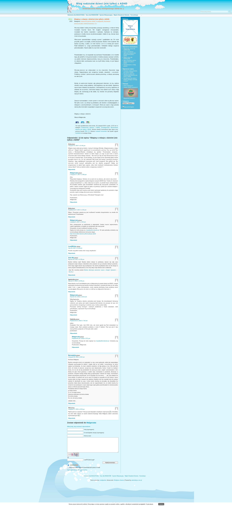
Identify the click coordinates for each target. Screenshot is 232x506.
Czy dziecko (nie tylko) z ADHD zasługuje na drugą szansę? (130, 80)
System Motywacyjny (106, 15)
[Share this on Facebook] (77, 122)
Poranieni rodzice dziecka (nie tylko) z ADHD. (130, 62)
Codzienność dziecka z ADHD (87, 21)
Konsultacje (134, 15)
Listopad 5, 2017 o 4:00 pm (78, 222)
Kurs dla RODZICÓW (92, 15)
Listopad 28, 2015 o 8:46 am (76, 357)
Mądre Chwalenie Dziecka (121, 15)
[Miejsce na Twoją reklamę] (130, 35)
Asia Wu (71, 258)
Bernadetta (72, 355)
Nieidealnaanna (127, 64)
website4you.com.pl (136, 480)
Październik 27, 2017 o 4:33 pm (77, 210)
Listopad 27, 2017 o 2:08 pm (78, 174)
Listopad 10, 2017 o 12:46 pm (76, 145)
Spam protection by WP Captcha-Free (77, 470)
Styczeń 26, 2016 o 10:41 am (78, 296)
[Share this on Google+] (88, 122)
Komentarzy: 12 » (92, 23)
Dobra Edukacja (128, 85)
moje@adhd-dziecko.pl (92, 230)
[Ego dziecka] (130, 44)
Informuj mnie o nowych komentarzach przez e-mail (84, 467)
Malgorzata (74, 173)
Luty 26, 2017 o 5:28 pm (75, 248)
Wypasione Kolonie (129, 98)
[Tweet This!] (82, 122)
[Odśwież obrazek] (68, 458)
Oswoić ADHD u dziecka (130, 87)
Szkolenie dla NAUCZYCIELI (76, 15)
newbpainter (103, 480)
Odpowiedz (71, 169)
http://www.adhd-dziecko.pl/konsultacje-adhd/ (83, 233)
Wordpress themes (119, 480)
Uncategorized (99, 21)
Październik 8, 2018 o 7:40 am (79, 320)
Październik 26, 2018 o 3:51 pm (81, 338)
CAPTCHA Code (89, 460)
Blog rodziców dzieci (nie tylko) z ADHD (101, 3)
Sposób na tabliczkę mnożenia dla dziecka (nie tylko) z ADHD (130, 53)
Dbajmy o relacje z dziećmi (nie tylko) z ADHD (91, 19)
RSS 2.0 (87, 131)
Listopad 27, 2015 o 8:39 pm (76, 409)
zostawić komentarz (101, 131)
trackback (78, 133)
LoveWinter (72, 246)
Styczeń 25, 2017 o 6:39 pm (76, 259)
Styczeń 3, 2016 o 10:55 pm (76, 281)
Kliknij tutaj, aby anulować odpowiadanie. (79, 426)
